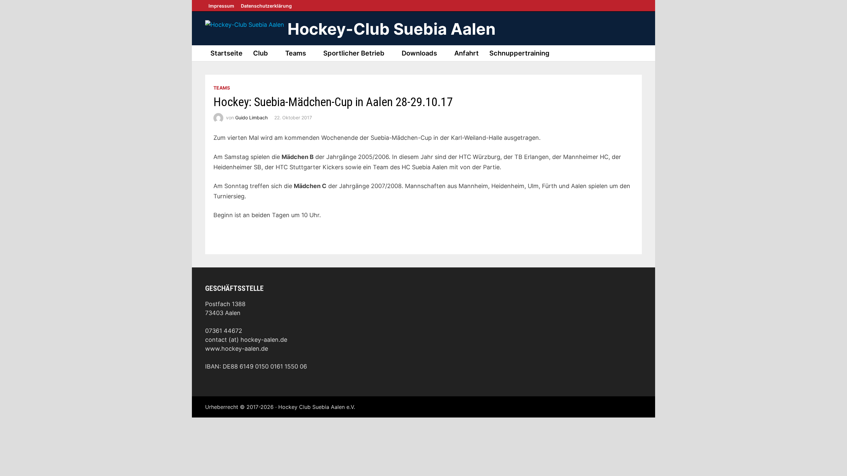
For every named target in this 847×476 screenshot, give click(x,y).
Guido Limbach (251, 117)
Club (260, 53)
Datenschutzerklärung (266, 6)
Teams (295, 53)
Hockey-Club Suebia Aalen (392, 29)
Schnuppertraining (519, 53)
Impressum (221, 6)
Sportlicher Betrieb (353, 53)
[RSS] (640, 5)
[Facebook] (633, 5)
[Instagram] (637, 5)
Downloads (419, 53)
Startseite (226, 53)
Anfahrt (466, 53)
